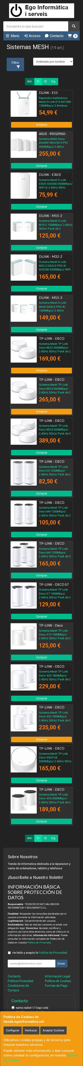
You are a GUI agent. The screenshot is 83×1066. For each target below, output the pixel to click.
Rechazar (31, 1030)
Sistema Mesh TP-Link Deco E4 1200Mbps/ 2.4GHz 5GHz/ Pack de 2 (55, 470)
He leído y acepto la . (40, 952)
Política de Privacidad (39, 942)
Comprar (41, 165)
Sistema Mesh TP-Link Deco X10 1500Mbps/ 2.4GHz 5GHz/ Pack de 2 (55, 634)
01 (38, 81)
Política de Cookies (58, 981)
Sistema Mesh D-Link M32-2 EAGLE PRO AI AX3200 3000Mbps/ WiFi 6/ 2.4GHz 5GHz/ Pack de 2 (55, 269)
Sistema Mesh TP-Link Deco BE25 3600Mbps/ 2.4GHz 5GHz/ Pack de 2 (55, 388)
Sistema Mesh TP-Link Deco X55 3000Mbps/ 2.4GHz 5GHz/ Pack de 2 (55, 798)
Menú (14, 36)
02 (45, 81)
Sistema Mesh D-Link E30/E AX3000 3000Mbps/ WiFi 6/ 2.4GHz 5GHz (55, 183)
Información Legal (57, 976)
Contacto (56, 36)
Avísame (41, 124)
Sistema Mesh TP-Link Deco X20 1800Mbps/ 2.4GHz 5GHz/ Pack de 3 (55, 716)
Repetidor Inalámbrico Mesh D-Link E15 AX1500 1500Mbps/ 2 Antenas (55, 101)
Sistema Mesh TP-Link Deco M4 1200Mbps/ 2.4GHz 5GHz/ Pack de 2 (55, 511)
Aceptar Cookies (53, 1030)
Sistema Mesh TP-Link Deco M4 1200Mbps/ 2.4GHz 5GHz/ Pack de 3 (55, 552)
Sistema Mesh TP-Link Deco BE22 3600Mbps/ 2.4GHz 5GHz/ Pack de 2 (55, 347)
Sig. (53, 81)
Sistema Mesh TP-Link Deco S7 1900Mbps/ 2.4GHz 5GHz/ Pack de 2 (55, 593)
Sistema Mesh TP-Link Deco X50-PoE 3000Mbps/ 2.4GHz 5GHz (55, 757)
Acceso (34, 36)
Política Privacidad (20, 981)
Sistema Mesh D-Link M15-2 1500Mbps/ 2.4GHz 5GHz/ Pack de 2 (55, 224)
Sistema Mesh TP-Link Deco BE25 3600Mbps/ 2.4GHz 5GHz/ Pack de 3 (55, 429)
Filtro (15, 63)
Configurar (12, 1030)
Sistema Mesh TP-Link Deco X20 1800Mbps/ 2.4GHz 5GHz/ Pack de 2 (55, 675)
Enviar (61, 963)
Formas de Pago (56, 985)
